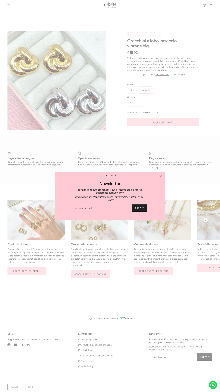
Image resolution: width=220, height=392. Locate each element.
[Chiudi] (160, 176)
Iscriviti (140, 208)
